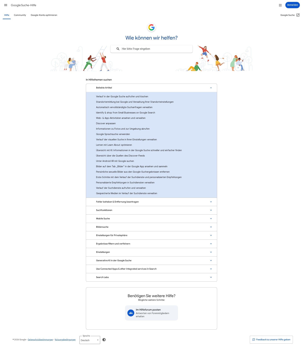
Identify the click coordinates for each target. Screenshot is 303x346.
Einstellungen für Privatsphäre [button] (111, 235)
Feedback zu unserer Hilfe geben (273, 339)
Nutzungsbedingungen (65, 339)
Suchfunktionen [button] (104, 210)
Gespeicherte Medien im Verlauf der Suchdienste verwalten (126, 193)
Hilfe (6, 15)
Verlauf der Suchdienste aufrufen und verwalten (121, 188)
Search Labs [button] (102, 277)
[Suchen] (118, 49)
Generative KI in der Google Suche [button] (113, 260)
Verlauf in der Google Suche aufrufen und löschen (122, 96)
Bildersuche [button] (102, 227)
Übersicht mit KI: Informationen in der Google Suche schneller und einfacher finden (139, 150)
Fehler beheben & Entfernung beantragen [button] (117, 201)
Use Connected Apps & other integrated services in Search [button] (126, 269)
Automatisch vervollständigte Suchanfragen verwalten (124, 107)
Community (20, 15)
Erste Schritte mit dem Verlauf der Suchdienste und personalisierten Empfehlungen (139, 177)
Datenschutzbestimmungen (40, 339)
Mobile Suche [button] (103, 218)
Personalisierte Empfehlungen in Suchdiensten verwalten (125, 182)
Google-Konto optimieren (44, 15)
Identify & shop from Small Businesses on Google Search (125, 112)
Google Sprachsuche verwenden (113, 134)
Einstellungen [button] (103, 252)
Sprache (86, 336)
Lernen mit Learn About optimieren (114, 144)
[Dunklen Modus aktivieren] (104, 339)
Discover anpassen (106, 123)
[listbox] (89, 340)
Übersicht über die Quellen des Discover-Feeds (120, 155)
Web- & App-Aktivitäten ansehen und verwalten (121, 118)
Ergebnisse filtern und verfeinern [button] (113, 243)
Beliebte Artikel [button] (104, 87)
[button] (5, 5)
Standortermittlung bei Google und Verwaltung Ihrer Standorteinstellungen (135, 101)
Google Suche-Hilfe (23, 5)
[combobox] (151, 49)
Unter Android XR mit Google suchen (115, 161)
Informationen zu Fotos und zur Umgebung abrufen (123, 128)
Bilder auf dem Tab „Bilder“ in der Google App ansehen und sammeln (131, 166)
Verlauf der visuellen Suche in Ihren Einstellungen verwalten (126, 139)
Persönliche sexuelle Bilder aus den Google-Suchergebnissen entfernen (133, 171)
